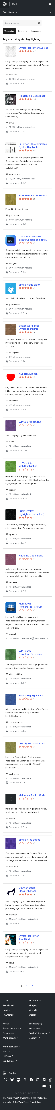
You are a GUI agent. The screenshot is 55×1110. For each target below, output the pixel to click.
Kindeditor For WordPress (33, 195)
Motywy (33, 1005)
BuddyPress (10, 1061)
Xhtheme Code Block (31, 555)
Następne (32, 985)
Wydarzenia (34, 1028)
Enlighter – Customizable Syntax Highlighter (33, 146)
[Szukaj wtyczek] (39, 23)
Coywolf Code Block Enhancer (27, 889)
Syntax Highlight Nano (31, 695)
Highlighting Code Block (32, 95)
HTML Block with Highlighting (28, 464)
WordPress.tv (11, 1038)
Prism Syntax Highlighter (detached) (31, 512)
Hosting (6, 1010)
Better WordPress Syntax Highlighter (29, 327)
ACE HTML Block (28, 373)
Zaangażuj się (35, 1023)
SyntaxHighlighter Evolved (33, 47)
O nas (5, 1000)
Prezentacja (35, 1000)
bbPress (8, 1056)
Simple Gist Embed (29, 839)
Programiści (8, 1033)
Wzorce (32, 1014)
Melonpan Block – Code (32, 795)
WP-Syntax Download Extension (30, 652)
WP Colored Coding (30, 421)
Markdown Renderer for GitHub (30, 605)
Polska (12, 1073)
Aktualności (8, 1005)
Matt (6, 1051)
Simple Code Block (29, 284)
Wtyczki (33, 1010)
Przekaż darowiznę (40, 1033)
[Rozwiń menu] (50, 4)
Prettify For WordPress (32, 743)
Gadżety (34, 1038)
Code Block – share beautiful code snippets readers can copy (32, 238)
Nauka (6, 1023)
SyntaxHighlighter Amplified (29, 937)
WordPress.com (12, 1046)
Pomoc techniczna (12, 1028)
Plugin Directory (10, 12)
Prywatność (9, 1014)
